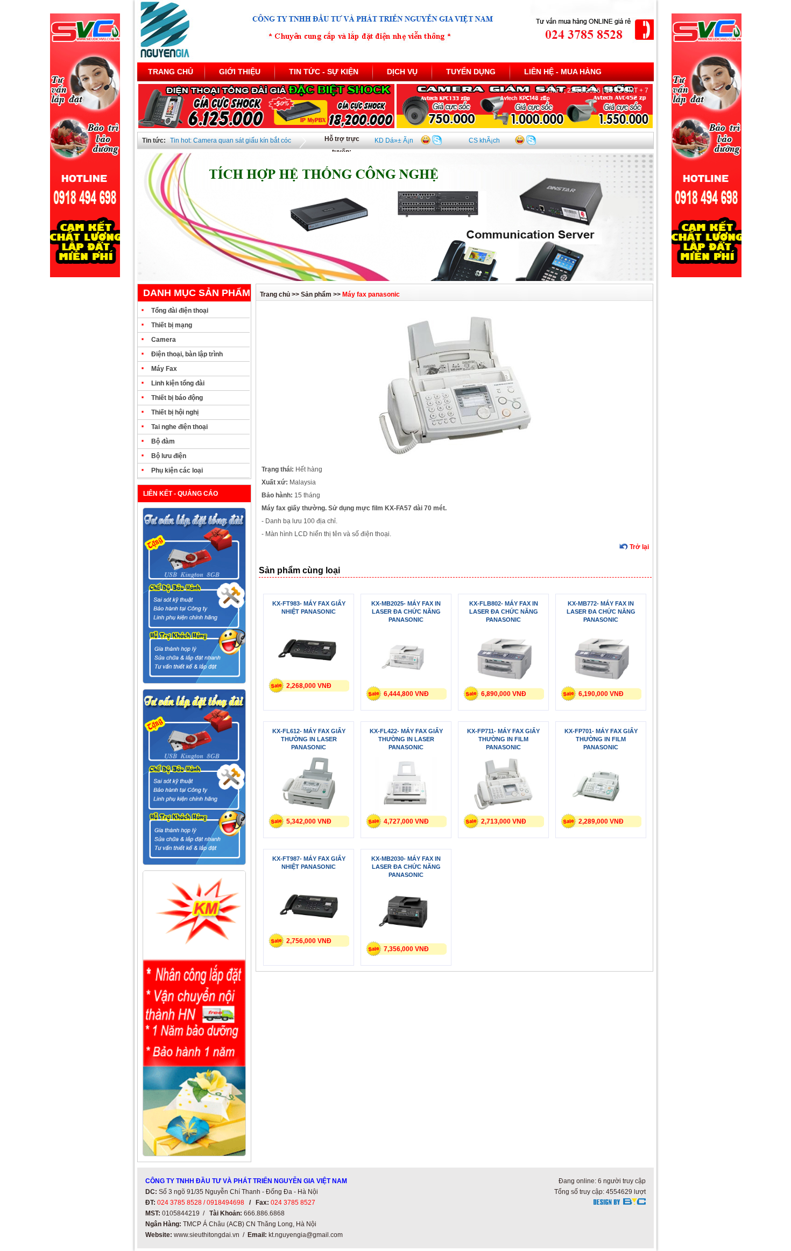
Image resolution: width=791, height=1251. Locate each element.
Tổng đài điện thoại (179, 310)
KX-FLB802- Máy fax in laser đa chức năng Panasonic (503, 611)
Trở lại (639, 547)
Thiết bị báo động (177, 398)
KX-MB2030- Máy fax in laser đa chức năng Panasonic (406, 866)
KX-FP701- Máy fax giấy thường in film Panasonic (601, 739)
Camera (163, 339)
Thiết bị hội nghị (175, 412)
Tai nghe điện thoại (179, 427)
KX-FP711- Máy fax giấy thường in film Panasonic (503, 739)
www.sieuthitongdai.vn (206, 1235)
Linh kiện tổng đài (177, 383)
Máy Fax (164, 369)
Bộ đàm (163, 441)
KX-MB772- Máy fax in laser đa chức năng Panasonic (601, 611)
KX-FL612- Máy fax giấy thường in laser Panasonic (308, 739)
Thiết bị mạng (171, 325)
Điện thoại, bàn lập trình (187, 354)
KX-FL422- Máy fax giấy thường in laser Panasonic (406, 739)
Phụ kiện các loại (177, 470)
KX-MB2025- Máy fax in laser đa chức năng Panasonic (406, 611)
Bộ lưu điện (168, 456)
